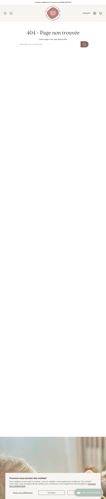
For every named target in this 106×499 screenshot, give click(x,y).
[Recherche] (85, 44)
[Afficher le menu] (5, 13)
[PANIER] (101, 13)
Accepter (52, 493)
